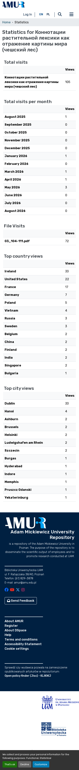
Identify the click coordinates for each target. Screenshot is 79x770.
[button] (13, 5)
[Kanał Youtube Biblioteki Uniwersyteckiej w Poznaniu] (12, 590)
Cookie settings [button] (17, 648)
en (41, 14)
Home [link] (6, 22)
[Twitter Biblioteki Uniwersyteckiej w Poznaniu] (18, 590)
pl (48, 14)
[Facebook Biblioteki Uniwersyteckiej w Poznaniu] (6, 590)
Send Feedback (22, 600)
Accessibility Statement (23, 644)
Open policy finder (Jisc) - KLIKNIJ (28, 675)
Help (8, 635)
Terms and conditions (21, 639)
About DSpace (15, 630)
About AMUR (14, 621)
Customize (41, 764)
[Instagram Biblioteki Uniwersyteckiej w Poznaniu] (23, 590)
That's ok (10, 764)
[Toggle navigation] (71, 14)
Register (11, 626)
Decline (24, 764)
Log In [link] (27, 14)
